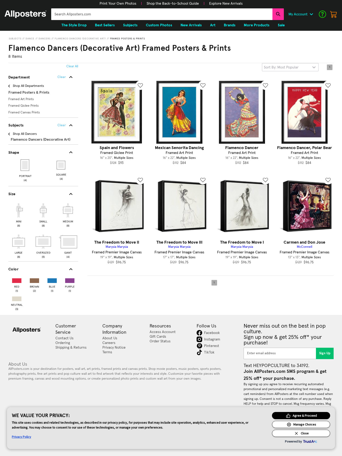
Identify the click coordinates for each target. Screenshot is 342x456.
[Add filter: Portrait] (25, 165)
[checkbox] (18, 214)
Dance (30, 38)
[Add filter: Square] (61, 165)
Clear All (72, 66)
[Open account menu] (311, 14)
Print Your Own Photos (118, 3)
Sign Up (325, 353)
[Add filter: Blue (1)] (52, 279)
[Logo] (26, 14)
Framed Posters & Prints (127, 38)
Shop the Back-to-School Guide (173, 3)
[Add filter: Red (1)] (17, 279)
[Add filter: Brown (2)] (34, 279)
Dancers (44, 38)
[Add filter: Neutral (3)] (17, 297)
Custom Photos (159, 25)
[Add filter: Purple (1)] (70, 279)
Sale (281, 25)
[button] (118, 3)
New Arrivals (191, 25)
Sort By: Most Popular (281, 67)
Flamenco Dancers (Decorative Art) (80, 38)
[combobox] (161, 14)
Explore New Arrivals (226, 3)
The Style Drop (74, 25)
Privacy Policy (21, 437)
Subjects (15, 38)
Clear (61, 125)
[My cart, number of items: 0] (333, 14)
